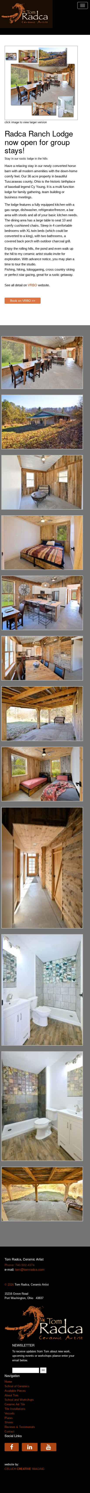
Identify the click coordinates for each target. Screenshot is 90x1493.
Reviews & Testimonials (20, 1427)
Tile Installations (15, 1408)
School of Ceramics (17, 1386)
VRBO (32, 285)
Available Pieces (15, 1390)
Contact (9, 1431)
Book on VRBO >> (22, 300)
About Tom (11, 1395)
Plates (9, 1418)
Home (8, 1381)
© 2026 (10, 1284)
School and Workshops (19, 1399)
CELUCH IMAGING (24, 1469)
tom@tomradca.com (30, 1269)
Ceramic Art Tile (15, 1404)
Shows (9, 1422)
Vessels (10, 1413)
